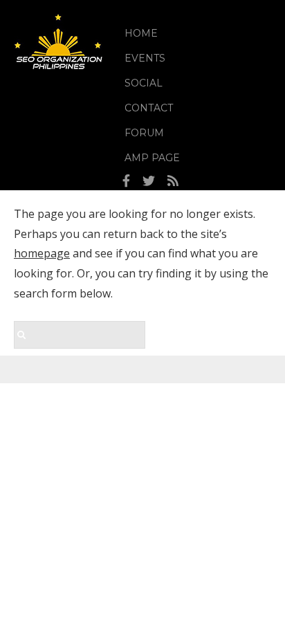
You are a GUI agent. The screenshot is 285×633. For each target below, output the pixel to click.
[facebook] (126, 181)
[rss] (173, 181)
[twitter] (149, 181)
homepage (42, 253)
